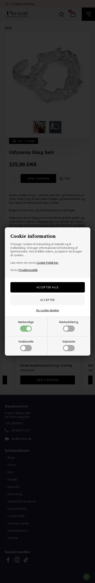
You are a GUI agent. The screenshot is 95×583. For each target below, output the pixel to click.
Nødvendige (26, 322)
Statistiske (68, 341)
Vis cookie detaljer (47, 310)
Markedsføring (68, 322)
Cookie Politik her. (47, 263)
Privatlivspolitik (28, 270)
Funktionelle (26, 341)
